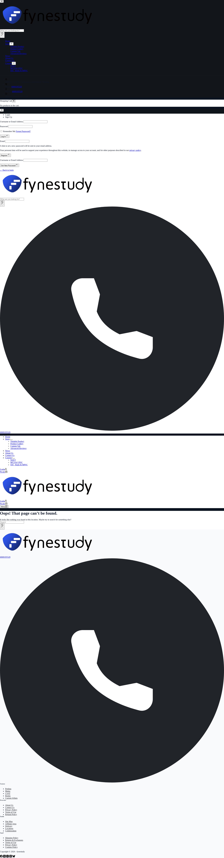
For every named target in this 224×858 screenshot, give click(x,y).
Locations (9, 828)
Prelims (8, 789)
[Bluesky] (13, 857)
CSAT (7, 793)
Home (7, 437)
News (7, 451)
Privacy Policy (11, 810)
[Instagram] (7, 857)
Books (7, 796)
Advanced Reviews (18, 448)
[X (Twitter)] (4, 857)
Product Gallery (16, 444)
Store (7, 439)
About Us (9, 453)
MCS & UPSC (16, 462)
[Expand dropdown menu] (11, 439)
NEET (13, 460)
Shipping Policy (11, 838)
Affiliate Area (10, 824)
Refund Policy (11, 814)
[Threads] (10, 857)
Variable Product (17, 441)
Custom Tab (15, 446)
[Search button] (2, 204)
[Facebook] (1, 857)
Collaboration (10, 831)
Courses (8, 458)
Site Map (9, 821)
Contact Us (9, 455)
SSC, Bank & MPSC (19, 465)
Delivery (8, 826)
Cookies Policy (11, 847)
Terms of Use (10, 812)
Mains (7, 791)
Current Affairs (11, 798)
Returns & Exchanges (14, 840)
